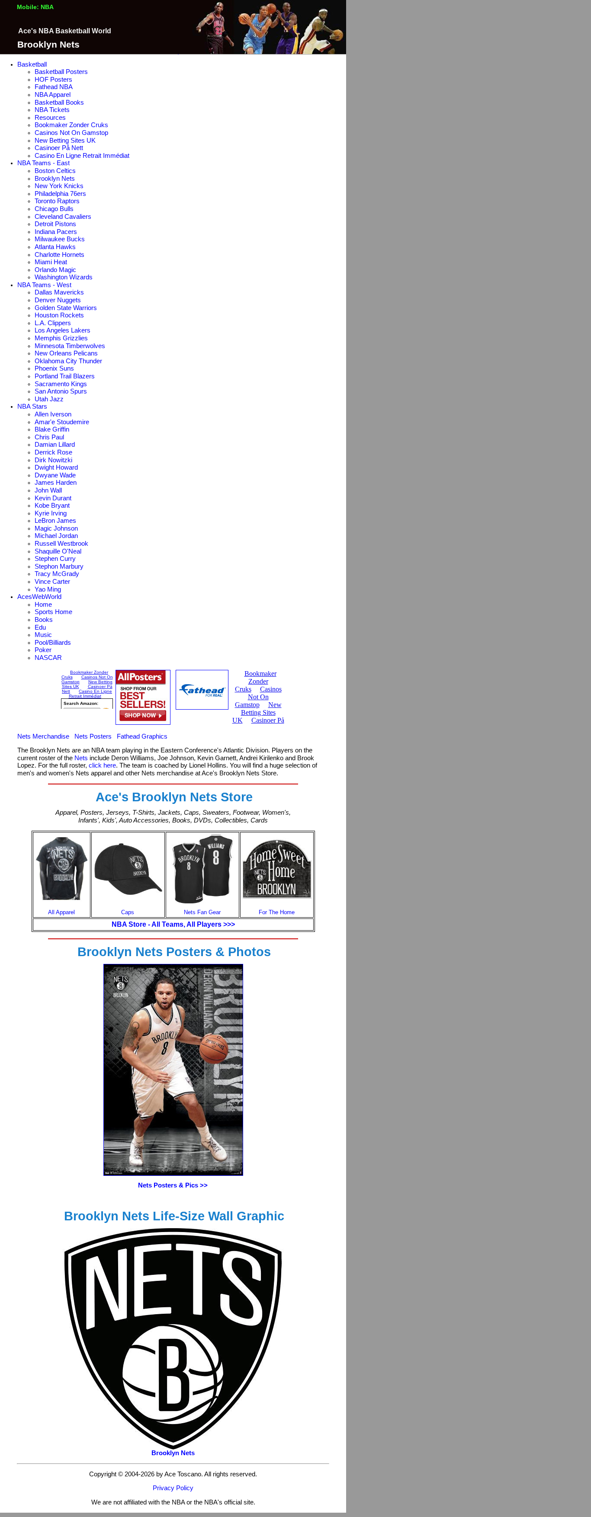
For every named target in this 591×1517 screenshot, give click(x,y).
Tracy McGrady (57, 573)
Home (43, 604)
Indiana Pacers (56, 231)
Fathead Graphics (142, 736)
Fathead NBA (54, 86)
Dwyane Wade (55, 475)
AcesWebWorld (39, 596)
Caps (127, 912)
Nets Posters (93, 736)
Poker (43, 649)
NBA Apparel (53, 94)
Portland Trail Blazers (65, 376)
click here (102, 765)
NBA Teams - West (44, 285)
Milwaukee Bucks (60, 239)
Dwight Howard (56, 467)
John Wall (48, 490)
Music (43, 634)
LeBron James (55, 520)
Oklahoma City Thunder (68, 361)
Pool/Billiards (53, 642)
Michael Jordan (56, 535)
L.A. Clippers (53, 323)
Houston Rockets (59, 315)
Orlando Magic (55, 269)
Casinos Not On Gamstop (71, 132)
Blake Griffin (52, 429)
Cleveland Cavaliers (63, 216)
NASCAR (48, 657)
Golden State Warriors (66, 307)
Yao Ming (48, 589)
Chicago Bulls (54, 208)
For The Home (277, 912)
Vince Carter (52, 581)
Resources (50, 117)
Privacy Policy (173, 1488)
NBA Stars (32, 406)
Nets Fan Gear (202, 912)
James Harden (56, 482)
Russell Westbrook (61, 543)
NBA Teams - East (43, 163)
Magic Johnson (56, 528)
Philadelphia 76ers (60, 193)
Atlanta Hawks (55, 246)
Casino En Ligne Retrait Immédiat (82, 155)
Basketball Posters (61, 71)
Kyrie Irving (51, 513)
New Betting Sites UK (65, 140)
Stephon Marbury (59, 566)
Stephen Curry (55, 558)
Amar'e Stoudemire (62, 422)
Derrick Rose (53, 452)
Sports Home (53, 611)
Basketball (32, 64)
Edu (40, 627)
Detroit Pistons (55, 224)
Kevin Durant (53, 498)
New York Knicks (59, 185)
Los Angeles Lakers (62, 330)
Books (44, 619)
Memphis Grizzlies (61, 338)
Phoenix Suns (54, 368)
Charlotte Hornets (59, 254)
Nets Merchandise (43, 736)
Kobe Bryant (52, 505)
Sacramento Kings (61, 384)
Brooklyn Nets (55, 178)
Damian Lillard (55, 444)
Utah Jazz (49, 399)
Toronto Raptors (57, 201)
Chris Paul (49, 437)
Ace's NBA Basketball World (64, 31)
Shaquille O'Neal (58, 551)
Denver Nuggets (58, 300)
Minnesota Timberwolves (70, 345)
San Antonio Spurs (61, 391)
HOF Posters (53, 79)
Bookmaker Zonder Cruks (71, 125)
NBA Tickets (52, 109)
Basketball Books (59, 102)
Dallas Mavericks (59, 292)
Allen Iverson (53, 414)
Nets (81, 758)
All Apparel (61, 912)
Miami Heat (51, 262)
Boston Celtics (55, 170)
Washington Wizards (64, 277)
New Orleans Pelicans (66, 353)
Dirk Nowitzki (53, 460)
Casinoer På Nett (59, 147)
